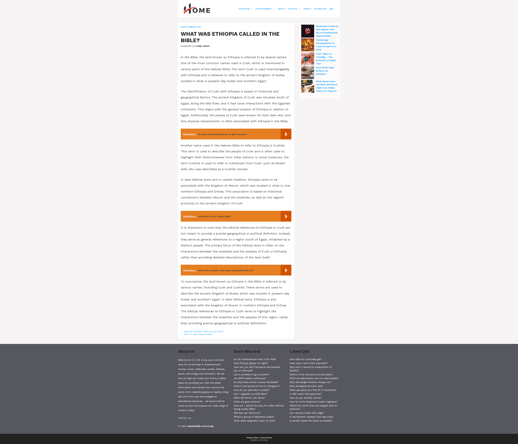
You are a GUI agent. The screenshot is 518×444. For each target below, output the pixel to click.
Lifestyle (293, 9)
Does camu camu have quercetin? (309, 363)
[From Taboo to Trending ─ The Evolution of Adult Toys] (307, 59)
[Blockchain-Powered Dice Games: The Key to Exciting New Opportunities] (307, 31)
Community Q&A (194, 27)
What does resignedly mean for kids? (254, 420)
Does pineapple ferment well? (306, 386)
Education (244, 9)
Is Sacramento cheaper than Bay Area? (311, 416)
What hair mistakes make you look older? (204, 331)
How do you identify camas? (305, 397)
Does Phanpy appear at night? (251, 363)
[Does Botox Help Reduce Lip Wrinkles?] (307, 73)
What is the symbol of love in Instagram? (257, 386)
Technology (320, 9)
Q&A (331, 9)
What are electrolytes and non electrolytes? (314, 378)
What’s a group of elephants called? (254, 416)
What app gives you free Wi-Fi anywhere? (313, 390)
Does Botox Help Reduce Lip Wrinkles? (325, 70)
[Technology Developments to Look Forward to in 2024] (307, 45)
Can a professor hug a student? (251, 374)
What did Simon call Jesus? (249, 397)
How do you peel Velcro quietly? (251, 390)
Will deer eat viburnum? (247, 413)
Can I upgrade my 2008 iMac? (250, 394)
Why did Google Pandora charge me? (310, 382)
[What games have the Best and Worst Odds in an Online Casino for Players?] (307, 86)
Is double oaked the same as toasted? (311, 420)
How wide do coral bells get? (306, 359)
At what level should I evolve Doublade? (256, 382)
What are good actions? (247, 401)
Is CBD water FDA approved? (306, 394)
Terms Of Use (266, 438)
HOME (183, 27)
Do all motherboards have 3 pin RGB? (255, 359)
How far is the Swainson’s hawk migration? (314, 401)
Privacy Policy (252, 438)
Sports (307, 9)
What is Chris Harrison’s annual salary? (311, 374)
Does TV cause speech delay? (198, 334)
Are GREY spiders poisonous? (250, 378)
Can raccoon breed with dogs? (307, 413)
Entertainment (264, 9)
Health (281, 9)
